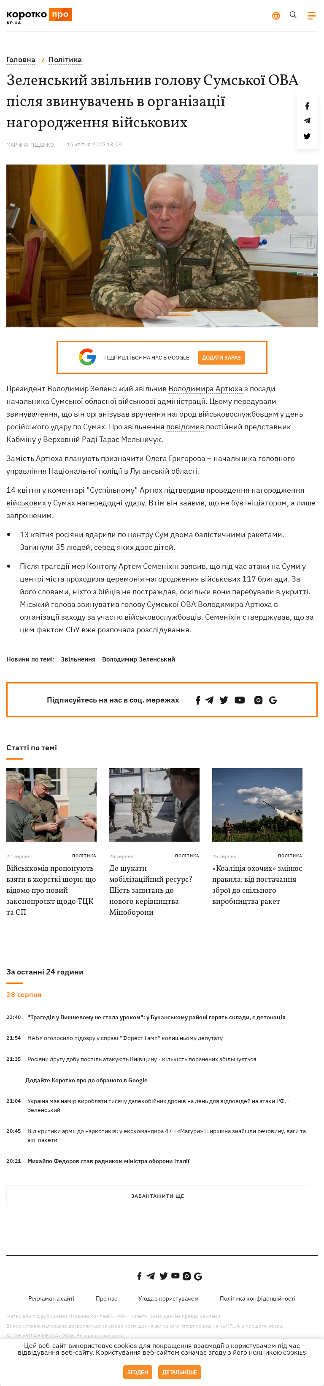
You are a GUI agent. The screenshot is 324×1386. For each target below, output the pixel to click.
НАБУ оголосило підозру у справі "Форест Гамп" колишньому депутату (125, 1038)
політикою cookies (277, 1353)
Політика (84, 856)
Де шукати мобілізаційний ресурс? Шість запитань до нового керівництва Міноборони (151, 891)
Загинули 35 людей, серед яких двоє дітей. (98, 547)
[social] (198, 700)
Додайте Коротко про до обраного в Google (86, 1080)
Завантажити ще (157, 1196)
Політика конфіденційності (258, 1298)
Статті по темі (31, 747)
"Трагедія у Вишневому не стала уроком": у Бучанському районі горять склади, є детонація (156, 1017)
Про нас (106, 1298)
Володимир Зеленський (138, 659)
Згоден (137, 1372)
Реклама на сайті (51, 1298)
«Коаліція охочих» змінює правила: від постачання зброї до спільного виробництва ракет (257, 885)
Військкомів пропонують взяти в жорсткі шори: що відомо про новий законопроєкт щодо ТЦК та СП (51, 891)
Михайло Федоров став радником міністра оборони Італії (108, 1161)
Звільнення (78, 659)
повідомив (185, 426)
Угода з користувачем (168, 1298)
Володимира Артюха (205, 388)
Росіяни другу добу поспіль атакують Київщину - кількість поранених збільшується (141, 1059)
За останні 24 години (45, 972)
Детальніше (179, 1372)
